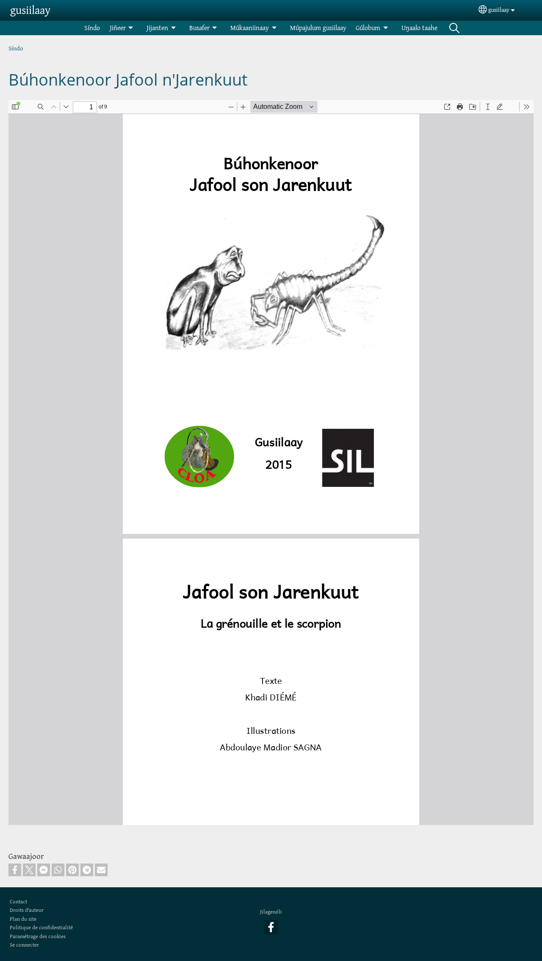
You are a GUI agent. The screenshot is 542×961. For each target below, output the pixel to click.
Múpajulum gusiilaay (318, 28)
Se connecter (24, 945)
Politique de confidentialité (41, 927)
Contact (18, 901)
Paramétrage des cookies (38, 936)
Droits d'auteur (27, 910)
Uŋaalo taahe (419, 28)
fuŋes (454, 28)
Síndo (92, 28)
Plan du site (23, 919)
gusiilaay (30, 10)
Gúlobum (368, 28)
